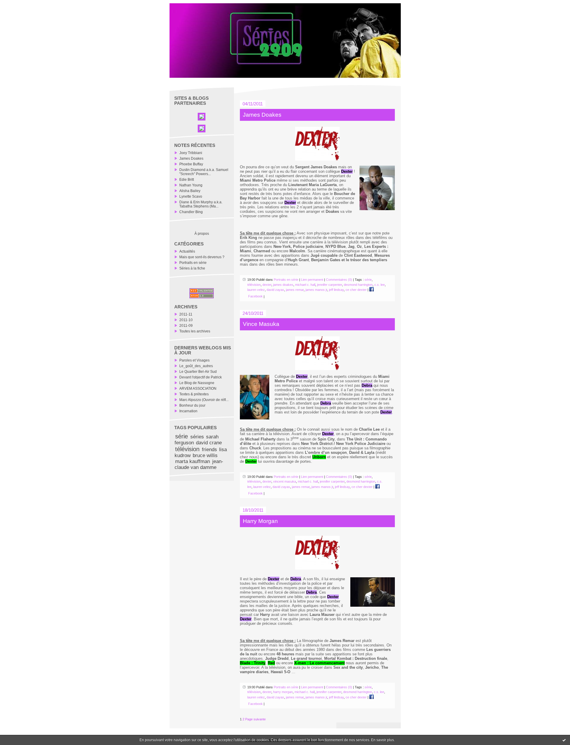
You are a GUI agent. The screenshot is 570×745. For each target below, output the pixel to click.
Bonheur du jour (192, 405)
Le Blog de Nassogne (196, 383)
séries (197, 437)
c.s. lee (379, 284)
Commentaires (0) (339, 279)
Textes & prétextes (194, 394)
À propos (201, 234)
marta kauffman (192, 461)
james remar (295, 289)
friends (209, 449)
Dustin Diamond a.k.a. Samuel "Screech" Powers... (203, 172)
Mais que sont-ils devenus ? (201, 257)
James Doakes (191, 158)
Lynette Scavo (190, 196)
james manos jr (316, 289)
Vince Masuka (261, 324)
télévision (187, 449)
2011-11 (185, 314)
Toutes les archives (194, 331)
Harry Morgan (260, 521)
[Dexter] (317, 144)
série (181, 436)
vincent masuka (284, 481)
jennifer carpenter (329, 284)
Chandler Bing (191, 212)
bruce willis (205, 455)
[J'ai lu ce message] (564, 740)
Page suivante (255, 719)
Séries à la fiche (192, 268)
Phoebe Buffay (191, 164)
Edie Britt (186, 179)
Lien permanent (312, 279)
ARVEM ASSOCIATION (197, 388)
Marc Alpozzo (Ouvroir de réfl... (204, 400)
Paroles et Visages (194, 360)
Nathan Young (190, 185)
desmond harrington (358, 284)
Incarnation (188, 411)
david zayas (275, 289)
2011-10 (186, 320)
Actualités (187, 251)
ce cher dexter (356, 289)
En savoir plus (382, 740)
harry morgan (283, 692)
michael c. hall (305, 284)
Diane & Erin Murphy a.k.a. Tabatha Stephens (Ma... (200, 204)
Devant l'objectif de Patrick (200, 377)
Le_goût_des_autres (196, 366)
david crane (209, 443)
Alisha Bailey (189, 191)
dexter (266, 284)
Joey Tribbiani (190, 153)
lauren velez (256, 289)
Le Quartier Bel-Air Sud (198, 372)
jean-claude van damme (199, 464)
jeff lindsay (336, 289)
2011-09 (186, 326)
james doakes (283, 284)
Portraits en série (193, 263)
